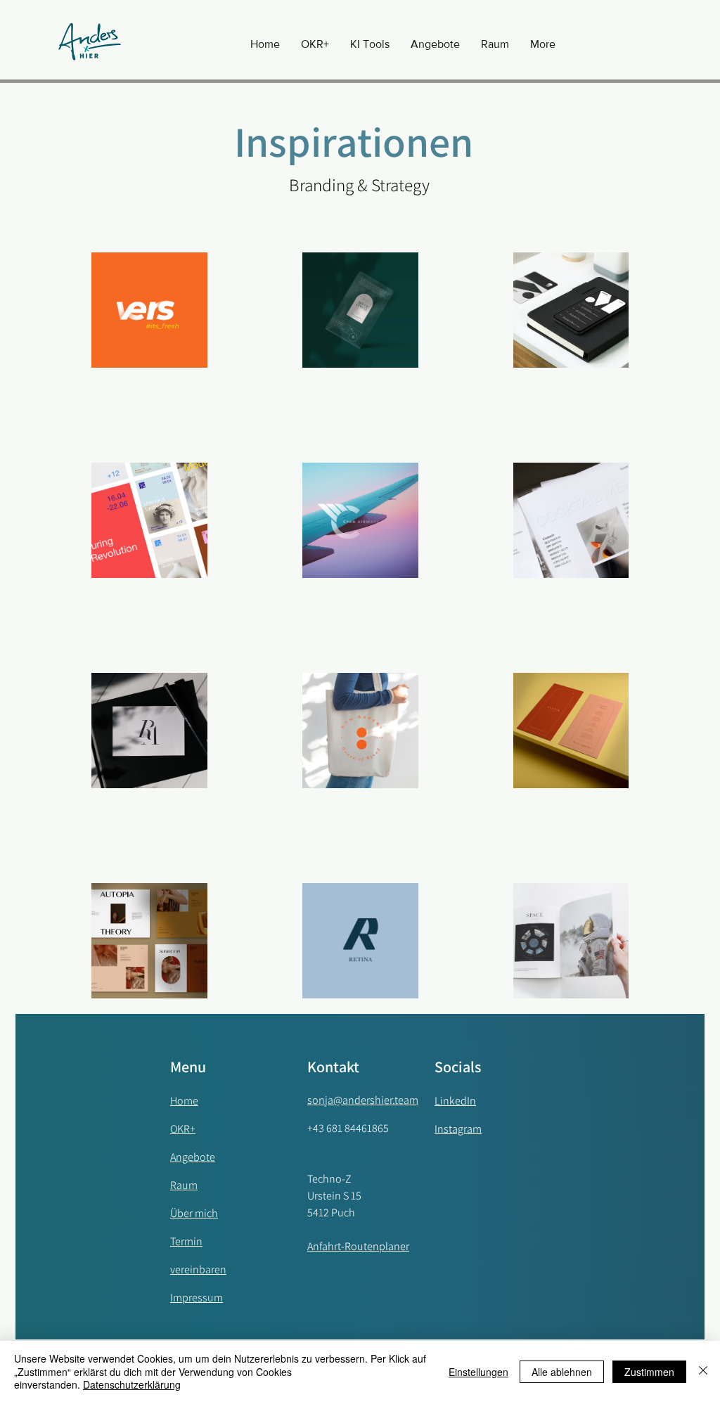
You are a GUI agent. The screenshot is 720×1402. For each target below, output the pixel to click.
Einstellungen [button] (478, 1372)
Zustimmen (649, 1372)
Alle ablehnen (562, 1372)
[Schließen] (703, 1371)
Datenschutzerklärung (132, 1384)
